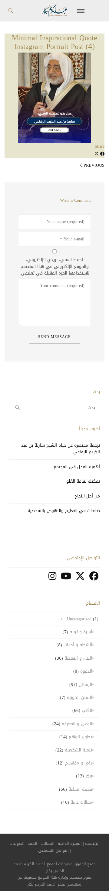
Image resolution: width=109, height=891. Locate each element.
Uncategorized (79, 619)
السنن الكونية (79, 697)
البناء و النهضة (78, 658)
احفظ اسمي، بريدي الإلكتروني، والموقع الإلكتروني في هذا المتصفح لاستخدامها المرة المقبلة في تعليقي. (54, 266)
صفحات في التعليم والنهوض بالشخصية (64, 511)
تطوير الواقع (80, 737)
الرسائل (85, 684)
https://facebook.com (94, 579)
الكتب (87, 710)
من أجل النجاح (87, 496)
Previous (94, 165)
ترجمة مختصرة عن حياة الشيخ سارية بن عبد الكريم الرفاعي (60, 448)
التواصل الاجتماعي (53, 850)
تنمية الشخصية (78, 750)
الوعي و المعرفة (77, 724)
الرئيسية (92, 843)
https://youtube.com (66, 579)
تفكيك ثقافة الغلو (83, 481)
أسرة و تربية (81, 632)
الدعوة (86, 671)
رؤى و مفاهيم (78, 763)
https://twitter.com (80, 579)
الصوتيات (17, 843)
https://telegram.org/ (43, 579)
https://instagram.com (52, 579)
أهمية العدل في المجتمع (77, 467)
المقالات (47, 843)
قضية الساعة (80, 789)
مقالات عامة (81, 802)
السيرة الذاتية (70, 843)
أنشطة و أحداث (78, 645)
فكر (88, 776)
